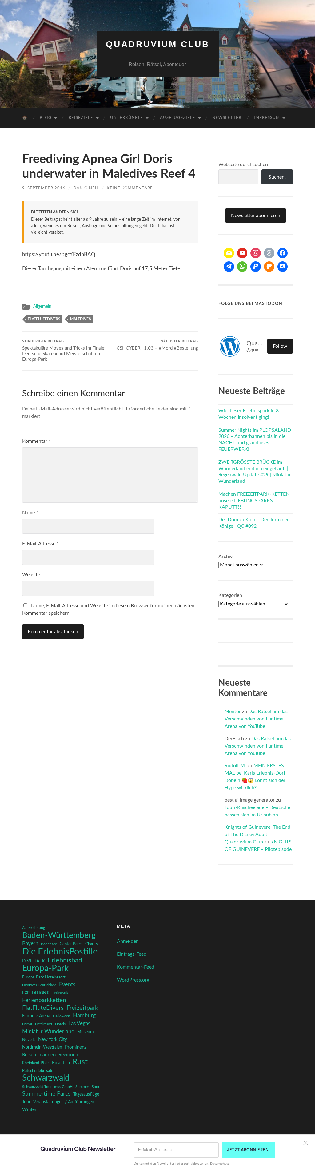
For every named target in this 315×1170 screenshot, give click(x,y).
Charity (91, 944)
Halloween (61, 1016)
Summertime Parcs (46, 1094)
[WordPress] (269, 266)
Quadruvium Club (157, 44)
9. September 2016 (44, 188)
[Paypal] (255, 266)
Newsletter (226, 118)
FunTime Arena (36, 1016)
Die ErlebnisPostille (60, 951)
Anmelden (128, 941)
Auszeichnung (33, 928)
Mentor (233, 711)
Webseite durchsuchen (243, 164)
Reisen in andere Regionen (50, 1054)
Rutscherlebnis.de (37, 1071)
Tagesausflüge (86, 1094)
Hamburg (84, 1015)
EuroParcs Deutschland (39, 985)
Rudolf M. (235, 765)
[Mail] (229, 253)
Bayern (30, 943)
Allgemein (42, 306)
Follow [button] (280, 346)
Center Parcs (71, 944)
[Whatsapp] (242, 266)
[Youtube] (242, 253)
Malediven (80, 319)
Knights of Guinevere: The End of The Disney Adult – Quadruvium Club (257, 834)
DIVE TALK (33, 961)
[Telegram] (229, 266)
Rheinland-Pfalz (35, 1063)
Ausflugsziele (177, 118)
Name (30, 512)
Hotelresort (43, 1024)
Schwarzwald (46, 1078)
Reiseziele (81, 118)
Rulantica (61, 1063)
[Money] (282, 266)
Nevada (28, 1039)
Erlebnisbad (65, 960)
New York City (52, 1039)
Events (67, 984)
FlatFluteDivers (44, 319)
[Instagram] (255, 253)
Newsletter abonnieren (255, 215)
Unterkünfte (126, 118)
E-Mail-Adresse (40, 543)
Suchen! (277, 177)
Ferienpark (60, 993)
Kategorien (230, 595)
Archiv (225, 556)
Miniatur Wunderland (48, 1031)
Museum (85, 1032)
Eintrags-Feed (131, 954)
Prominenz (75, 1047)
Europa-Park (45, 968)
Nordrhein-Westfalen (42, 1047)
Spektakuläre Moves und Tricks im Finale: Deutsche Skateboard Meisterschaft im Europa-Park (64, 350)
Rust (80, 1062)
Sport (96, 1087)
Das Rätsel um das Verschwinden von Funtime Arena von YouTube (256, 719)
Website (31, 574)
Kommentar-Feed (135, 967)
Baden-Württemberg (59, 935)
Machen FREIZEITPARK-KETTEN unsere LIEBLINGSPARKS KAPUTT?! (253, 501)
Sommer (82, 1087)
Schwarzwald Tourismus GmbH (47, 1087)
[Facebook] (282, 253)
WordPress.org (133, 980)
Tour (26, 1102)
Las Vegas (79, 1023)
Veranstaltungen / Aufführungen (63, 1102)
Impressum (267, 118)
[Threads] (269, 253)
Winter (29, 1109)
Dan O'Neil (86, 188)
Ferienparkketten (44, 1000)
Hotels (60, 1024)
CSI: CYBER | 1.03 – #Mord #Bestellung (157, 345)
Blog (46, 118)
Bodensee (49, 944)
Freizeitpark (82, 1008)
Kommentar (36, 441)
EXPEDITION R (36, 993)
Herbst (27, 1024)
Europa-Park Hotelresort (44, 977)
